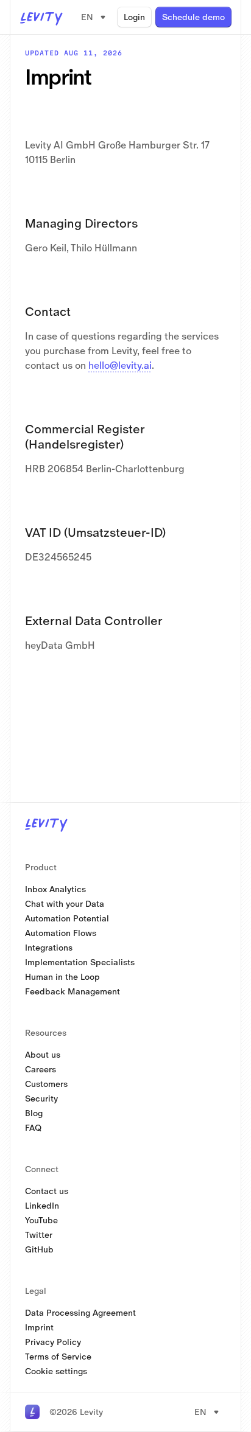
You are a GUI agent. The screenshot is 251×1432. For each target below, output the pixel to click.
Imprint (39, 1327)
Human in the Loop (62, 977)
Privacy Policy (53, 1342)
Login (134, 17)
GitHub (39, 1249)
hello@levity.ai (120, 365)
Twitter (38, 1235)
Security (41, 1098)
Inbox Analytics (55, 889)
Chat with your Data (64, 904)
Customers (46, 1084)
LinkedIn (42, 1205)
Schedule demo (193, 17)
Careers (40, 1069)
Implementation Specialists (80, 962)
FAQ (33, 1128)
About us (42, 1055)
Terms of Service (58, 1356)
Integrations (48, 947)
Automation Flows (60, 933)
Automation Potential (67, 918)
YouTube (41, 1220)
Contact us (46, 1191)
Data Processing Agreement (80, 1313)
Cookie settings (56, 1371)
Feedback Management (72, 991)
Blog (34, 1113)
